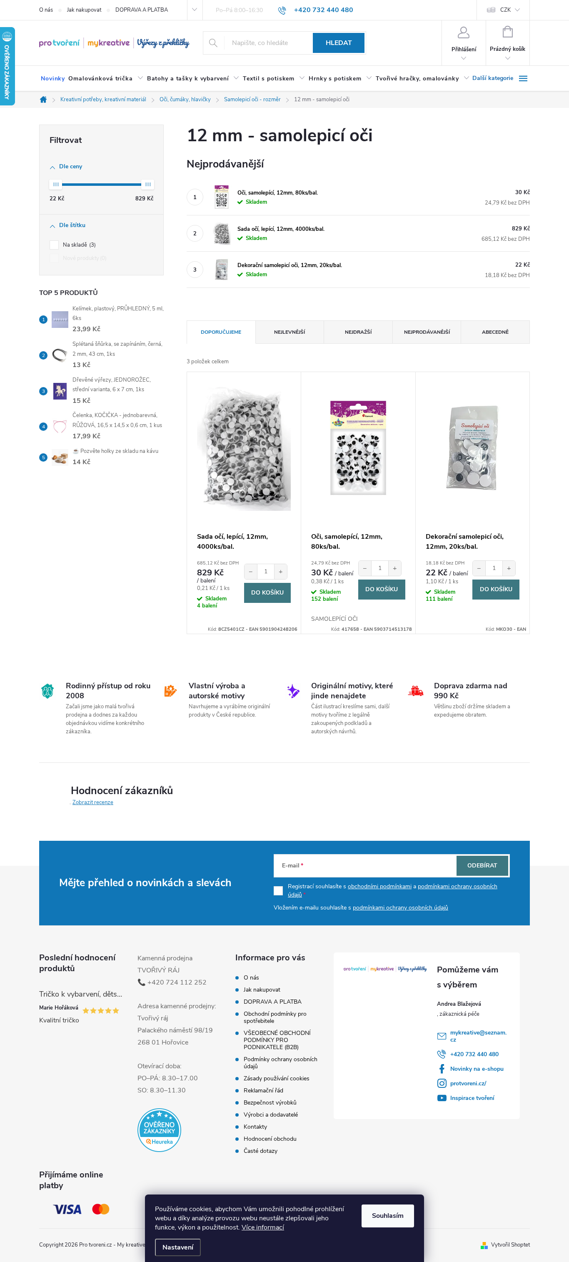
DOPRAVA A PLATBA (141, 10)
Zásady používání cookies (276, 1078)
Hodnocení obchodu (270, 1139)
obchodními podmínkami (380, 886)
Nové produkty (84, 258)
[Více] (501, 78)
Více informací (263, 1227)
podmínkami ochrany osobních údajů (400, 908)
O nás (46, 10)
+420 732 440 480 (474, 1054)
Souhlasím (388, 1215)
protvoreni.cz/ (468, 1083)
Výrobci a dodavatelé (271, 1115)
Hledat (339, 42)
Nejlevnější (289, 332)
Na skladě (78, 245)
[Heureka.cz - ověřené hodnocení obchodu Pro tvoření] (159, 1130)
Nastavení (177, 1247)
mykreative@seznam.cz (478, 1036)
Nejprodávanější (427, 332)
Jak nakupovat (84, 10)
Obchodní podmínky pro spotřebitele (275, 1017)
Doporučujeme (221, 332)
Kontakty (255, 1127)
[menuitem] (53, 79)
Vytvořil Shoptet (510, 1245)
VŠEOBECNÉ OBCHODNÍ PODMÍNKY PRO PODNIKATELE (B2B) (277, 1040)
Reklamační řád (263, 1091)
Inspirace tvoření (472, 1098)
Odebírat (482, 866)
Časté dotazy (260, 1151)
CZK (505, 10)
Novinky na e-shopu (477, 1069)
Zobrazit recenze (92, 802)
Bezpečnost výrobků (270, 1103)
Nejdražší (358, 332)
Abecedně (495, 332)
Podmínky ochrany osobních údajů (280, 1062)
